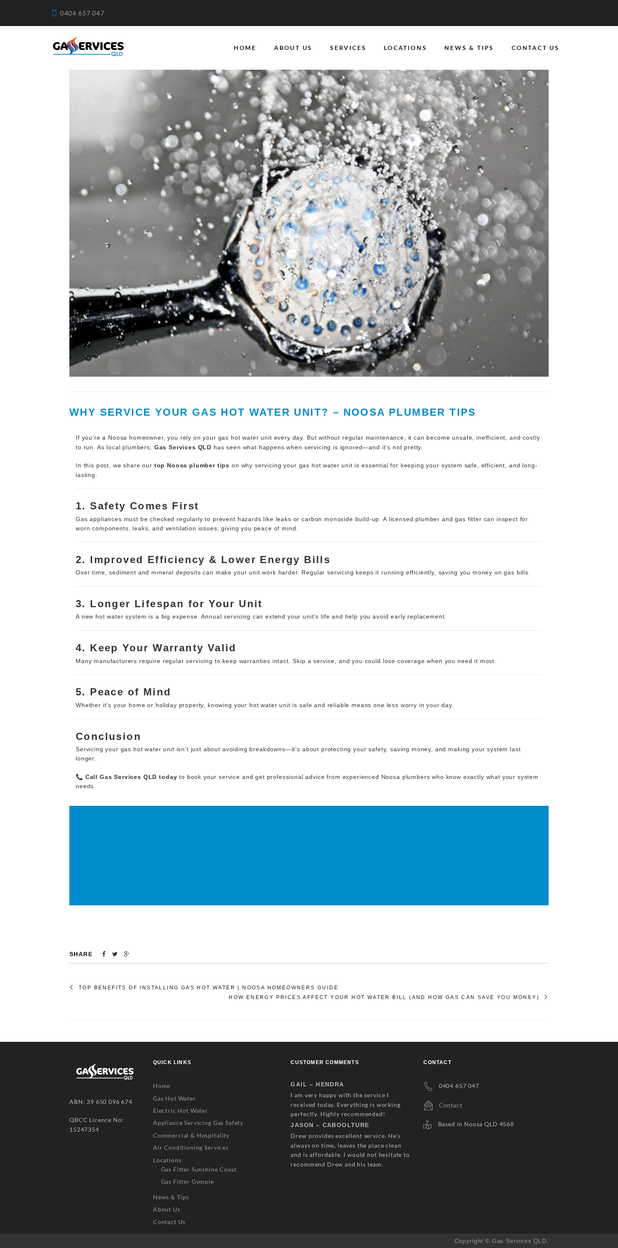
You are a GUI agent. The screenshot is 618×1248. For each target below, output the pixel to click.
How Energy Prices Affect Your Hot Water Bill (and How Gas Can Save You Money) (384, 997)
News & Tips (469, 47)
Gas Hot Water (174, 1098)
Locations (405, 47)
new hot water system (114, 616)
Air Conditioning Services (191, 1147)
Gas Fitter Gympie (187, 1181)
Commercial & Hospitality (191, 1135)
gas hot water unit (326, 465)
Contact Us (169, 1221)
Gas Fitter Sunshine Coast (199, 1169)
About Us (293, 47)
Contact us (536, 47)
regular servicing (188, 661)
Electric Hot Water (180, 1110)
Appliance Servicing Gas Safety (198, 1122)
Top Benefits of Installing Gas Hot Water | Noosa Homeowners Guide (208, 988)
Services (348, 47)
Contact (450, 1105)
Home (245, 47)
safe (305, 705)
